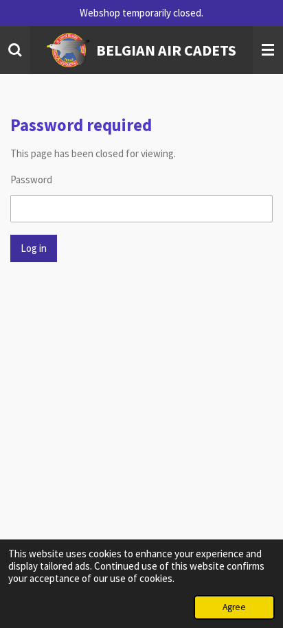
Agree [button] (234, 607)
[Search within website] (15, 50)
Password (31, 179)
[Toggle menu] (268, 50)
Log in (34, 248)
